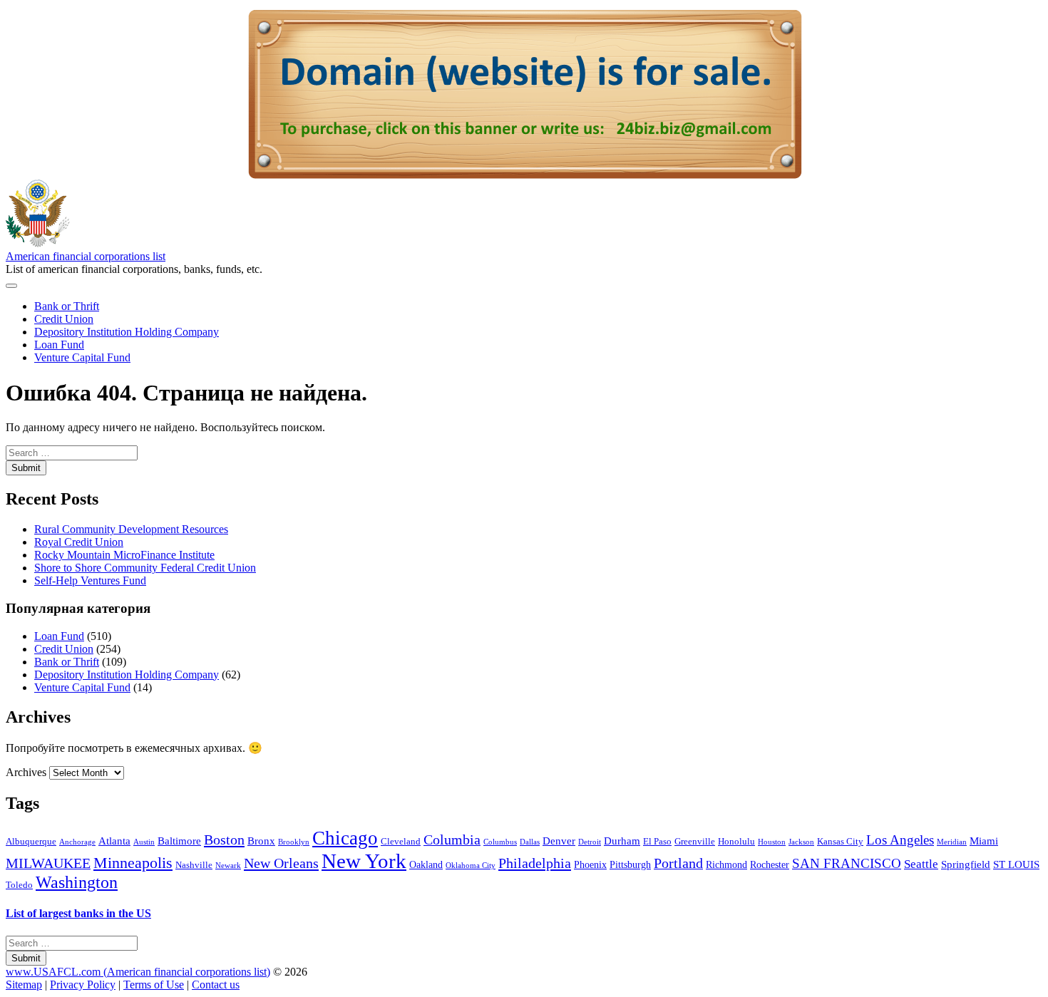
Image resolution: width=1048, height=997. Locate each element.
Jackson (801, 842)
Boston (224, 839)
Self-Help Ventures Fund (90, 580)
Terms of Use (153, 984)
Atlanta (114, 841)
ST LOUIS (1016, 864)
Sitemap (24, 984)
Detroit (589, 842)
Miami (984, 841)
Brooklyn (293, 842)
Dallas (530, 842)
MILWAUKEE (48, 863)
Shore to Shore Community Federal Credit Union (145, 568)
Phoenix (590, 864)
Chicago (345, 838)
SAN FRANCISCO (846, 863)
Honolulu (736, 842)
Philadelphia (534, 863)
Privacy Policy (82, 984)
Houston (772, 842)
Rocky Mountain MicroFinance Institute (124, 555)
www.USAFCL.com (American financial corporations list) (138, 972)
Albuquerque (31, 842)
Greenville (694, 842)
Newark (228, 865)
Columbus (500, 842)
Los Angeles (900, 839)
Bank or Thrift (66, 306)
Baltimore (179, 841)
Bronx (261, 841)
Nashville (193, 865)
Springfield (965, 864)
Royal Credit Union (78, 542)
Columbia (452, 839)
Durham (622, 841)
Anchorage (77, 842)
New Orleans (281, 863)
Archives (26, 772)
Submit (26, 468)
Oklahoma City (470, 865)
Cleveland (401, 842)
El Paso (657, 842)
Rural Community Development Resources (131, 529)
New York (364, 860)
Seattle (921, 864)
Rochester (769, 864)
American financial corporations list (85, 256)
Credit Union (63, 319)
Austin (144, 842)
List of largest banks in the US (78, 913)
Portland (678, 863)
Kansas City (840, 842)
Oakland (426, 864)
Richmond (726, 864)
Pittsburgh (630, 864)
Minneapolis (133, 863)
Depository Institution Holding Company (126, 332)
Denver (559, 841)
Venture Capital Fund (82, 357)
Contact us (216, 984)
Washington (77, 882)
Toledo (19, 885)
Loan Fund (59, 345)
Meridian (952, 842)
